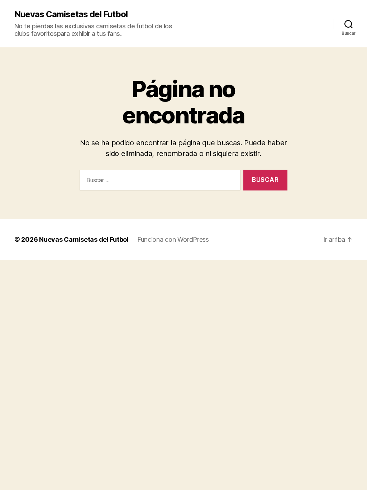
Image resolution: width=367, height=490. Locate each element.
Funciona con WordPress (173, 239)
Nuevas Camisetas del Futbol (71, 14)
